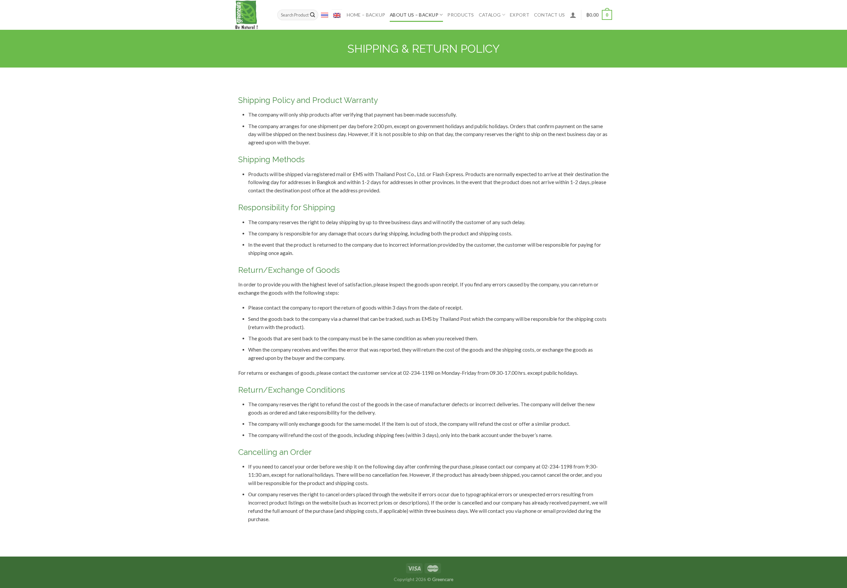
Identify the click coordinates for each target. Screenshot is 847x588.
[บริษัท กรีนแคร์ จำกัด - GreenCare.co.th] (251, 15)
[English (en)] (337, 15)
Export (519, 15)
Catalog (490, 15)
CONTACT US (549, 15)
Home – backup (366, 15)
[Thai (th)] (324, 14)
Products (460, 15)
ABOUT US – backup (414, 15)
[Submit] (312, 15)
